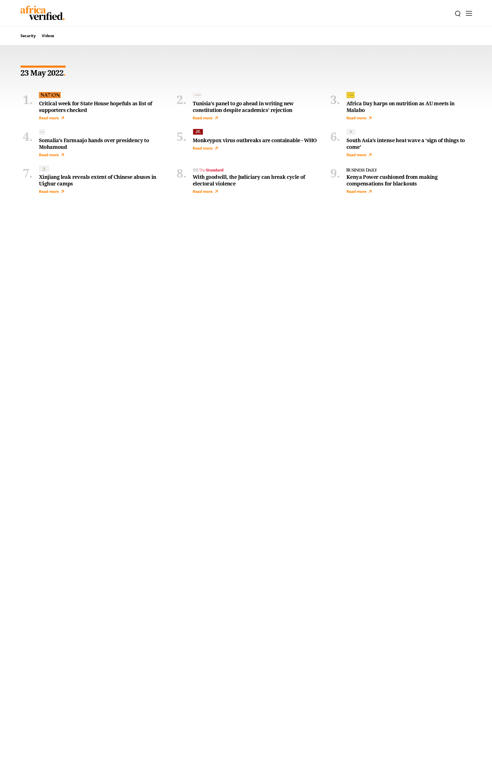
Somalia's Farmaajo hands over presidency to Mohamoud (94, 143)
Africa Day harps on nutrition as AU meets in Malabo (400, 106)
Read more (49, 118)
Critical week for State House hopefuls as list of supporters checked (95, 106)
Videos (48, 35)
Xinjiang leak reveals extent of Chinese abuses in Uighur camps (97, 180)
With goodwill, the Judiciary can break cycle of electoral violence (249, 180)
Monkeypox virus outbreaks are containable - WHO (255, 140)
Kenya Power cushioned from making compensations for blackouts (391, 180)
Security (28, 35)
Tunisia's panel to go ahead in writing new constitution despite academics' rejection (243, 106)
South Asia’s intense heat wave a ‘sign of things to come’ (405, 143)
